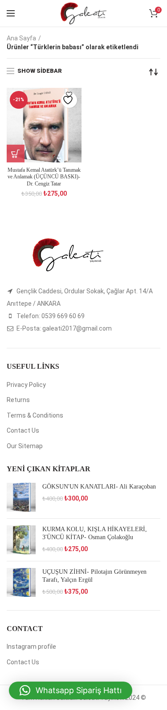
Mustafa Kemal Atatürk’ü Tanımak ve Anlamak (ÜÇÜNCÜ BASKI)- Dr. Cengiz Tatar (44, 177)
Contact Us (23, 430)
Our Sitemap (25, 446)
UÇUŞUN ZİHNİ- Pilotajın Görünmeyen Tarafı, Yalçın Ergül (94, 575)
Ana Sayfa (21, 38)
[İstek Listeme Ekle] (69, 100)
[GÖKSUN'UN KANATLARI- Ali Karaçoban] (21, 497)
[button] (70, 690)
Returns (18, 399)
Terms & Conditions (35, 415)
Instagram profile (31, 646)
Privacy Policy (26, 384)
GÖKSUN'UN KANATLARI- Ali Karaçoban (99, 486)
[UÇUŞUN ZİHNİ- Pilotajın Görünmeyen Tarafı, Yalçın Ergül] (21, 582)
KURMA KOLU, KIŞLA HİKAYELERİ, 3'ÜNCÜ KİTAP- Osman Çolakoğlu (94, 533)
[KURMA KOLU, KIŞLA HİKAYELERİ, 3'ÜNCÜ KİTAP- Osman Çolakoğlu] (21, 539)
